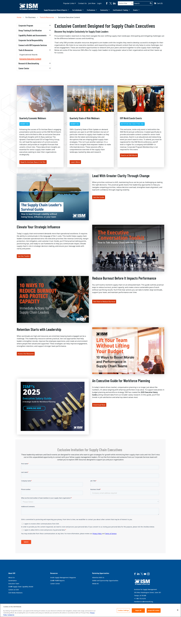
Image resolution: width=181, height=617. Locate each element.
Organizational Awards (28, 54)
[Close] (177, 610)
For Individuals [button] (77, 10)
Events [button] (135, 10)
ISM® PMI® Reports (57, 581)
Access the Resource (26, 353)
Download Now (99, 405)
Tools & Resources (47, 17)
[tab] (56, 10)
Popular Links (68, 3)
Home (19, 17)
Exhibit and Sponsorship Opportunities (105, 581)
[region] (90, 610)
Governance (12, 581)
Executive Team (13, 584)
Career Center (24, 68)
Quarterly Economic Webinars (32, 118)
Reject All (138, 610)
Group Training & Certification (30, 30)
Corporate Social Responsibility (31, 40)
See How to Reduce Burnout (104, 301)
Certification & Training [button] (120, 10)
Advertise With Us (98, 577)
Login (99, 3)
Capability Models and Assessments (33, 35)
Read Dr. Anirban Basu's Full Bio (33, 162)
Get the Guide (98, 197)
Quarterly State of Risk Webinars (85, 118)
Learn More (75, 162)
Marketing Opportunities (100, 573)
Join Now (91, 3)
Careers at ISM (13, 590)
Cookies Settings (123, 610)
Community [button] (104, 10)
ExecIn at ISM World (129, 155)
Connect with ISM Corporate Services (33, 45)
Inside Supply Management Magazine (63, 577)
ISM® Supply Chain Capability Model (20, 587)
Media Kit (95, 584)
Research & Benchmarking (29, 63)
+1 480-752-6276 (140, 599)
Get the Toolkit (24, 256)
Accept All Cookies (153, 610)
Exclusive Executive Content (30, 59)
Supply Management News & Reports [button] (55, 10)
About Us (11, 577)
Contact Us (82, 3)
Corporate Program (26, 25)
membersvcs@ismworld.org (143, 602)
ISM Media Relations (15, 593)
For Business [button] (91, 10)
